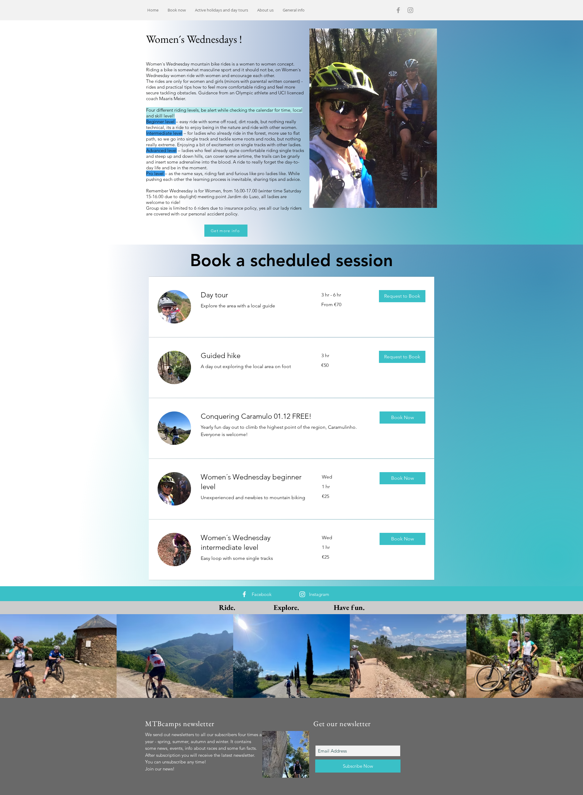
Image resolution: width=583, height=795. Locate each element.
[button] (221, 10)
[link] (254, 295)
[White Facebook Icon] (244, 594)
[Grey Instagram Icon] (410, 10)
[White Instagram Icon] (302, 594)
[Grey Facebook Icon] (398, 10)
